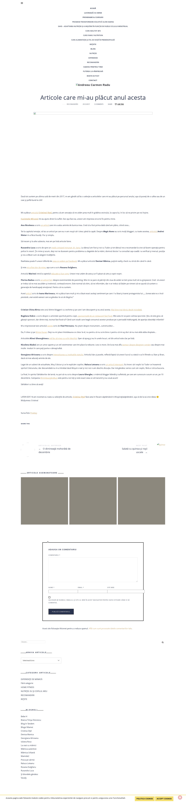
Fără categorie (27, 683)
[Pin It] (41, 428)
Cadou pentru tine (93, 67)
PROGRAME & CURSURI (93, 17)
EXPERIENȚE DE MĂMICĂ (31, 679)
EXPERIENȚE (93, 58)
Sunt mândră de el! (93, 496)
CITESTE (44, 506)
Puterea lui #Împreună (93, 71)
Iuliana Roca (26, 741)
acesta (50, 325)
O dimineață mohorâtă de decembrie (57, 449)
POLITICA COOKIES (145, 798)
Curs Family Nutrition (93, 35)
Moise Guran (41, 332)
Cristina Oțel (26, 731)
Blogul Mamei (27, 727)
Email (81, 587)
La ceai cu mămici (28, 745)
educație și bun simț (60, 273)
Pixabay (33, 413)
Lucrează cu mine (93, 13)
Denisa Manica (27, 734)
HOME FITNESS (27, 687)
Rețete (93, 44)
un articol (45, 225)
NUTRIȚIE (93, 53)
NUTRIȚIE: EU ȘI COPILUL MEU (34, 691)
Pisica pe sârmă (27, 759)
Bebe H (24, 716)
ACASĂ (93, 8)
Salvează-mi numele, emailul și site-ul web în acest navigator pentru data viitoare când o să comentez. (89, 601)
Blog (93, 49)
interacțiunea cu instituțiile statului (68, 354)
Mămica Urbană (28, 752)
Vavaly (24, 777)
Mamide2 (25, 756)
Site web (110, 587)
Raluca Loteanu (27, 763)
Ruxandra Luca (27, 770)
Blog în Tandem (27, 723)
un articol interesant (114, 364)
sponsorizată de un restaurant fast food (95, 316)
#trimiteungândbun (48, 378)
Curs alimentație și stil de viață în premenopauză (93, 40)
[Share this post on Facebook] (24, 428)
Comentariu (54, 555)
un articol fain (46, 280)
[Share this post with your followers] (33, 428)
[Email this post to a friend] (49, 428)
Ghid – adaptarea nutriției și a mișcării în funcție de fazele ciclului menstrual (93, 26)
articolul (41, 212)
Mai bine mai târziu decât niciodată (126, 309)
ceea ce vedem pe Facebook (65, 261)
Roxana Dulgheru (28, 767)
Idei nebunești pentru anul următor (44, 496)
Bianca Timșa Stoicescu (31, 720)
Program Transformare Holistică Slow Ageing (93, 22)
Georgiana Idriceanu (29, 738)
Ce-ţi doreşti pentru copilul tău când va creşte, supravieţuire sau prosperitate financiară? (141, 496)
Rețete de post (93, 76)
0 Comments (98, 104)
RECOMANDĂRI (93, 62)
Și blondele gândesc (29, 774)
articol (29, 293)
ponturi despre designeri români (136, 344)
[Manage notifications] (180, 797)
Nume (51, 587)
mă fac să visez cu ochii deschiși (63, 338)
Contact (93, 80)
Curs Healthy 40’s (93, 31)
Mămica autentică (28, 749)
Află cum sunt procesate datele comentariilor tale (110, 628)
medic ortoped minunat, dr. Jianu (65, 247)
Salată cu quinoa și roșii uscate (129, 449)
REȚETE (24, 699)
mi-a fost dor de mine (36, 267)
